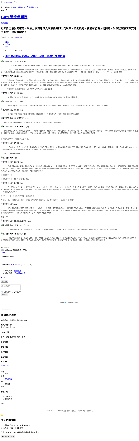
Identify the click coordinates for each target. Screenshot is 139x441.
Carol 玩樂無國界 (14, 17)
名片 (7, 47)
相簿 (7, 42)
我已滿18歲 (5, 437)
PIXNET (53, 411)
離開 (12, 437)
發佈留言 (4, 294)
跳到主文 (4, 23)
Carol (3, 252)
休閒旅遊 (18, 37)
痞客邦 (13, 265)
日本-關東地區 (19, 273)
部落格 (7, 44)
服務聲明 (90, 411)
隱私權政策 (81, 411)
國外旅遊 (17, 271)
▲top (3, 277)
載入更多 (4, 281)
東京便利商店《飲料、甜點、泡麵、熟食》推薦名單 (35, 56)
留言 (18, 265)
